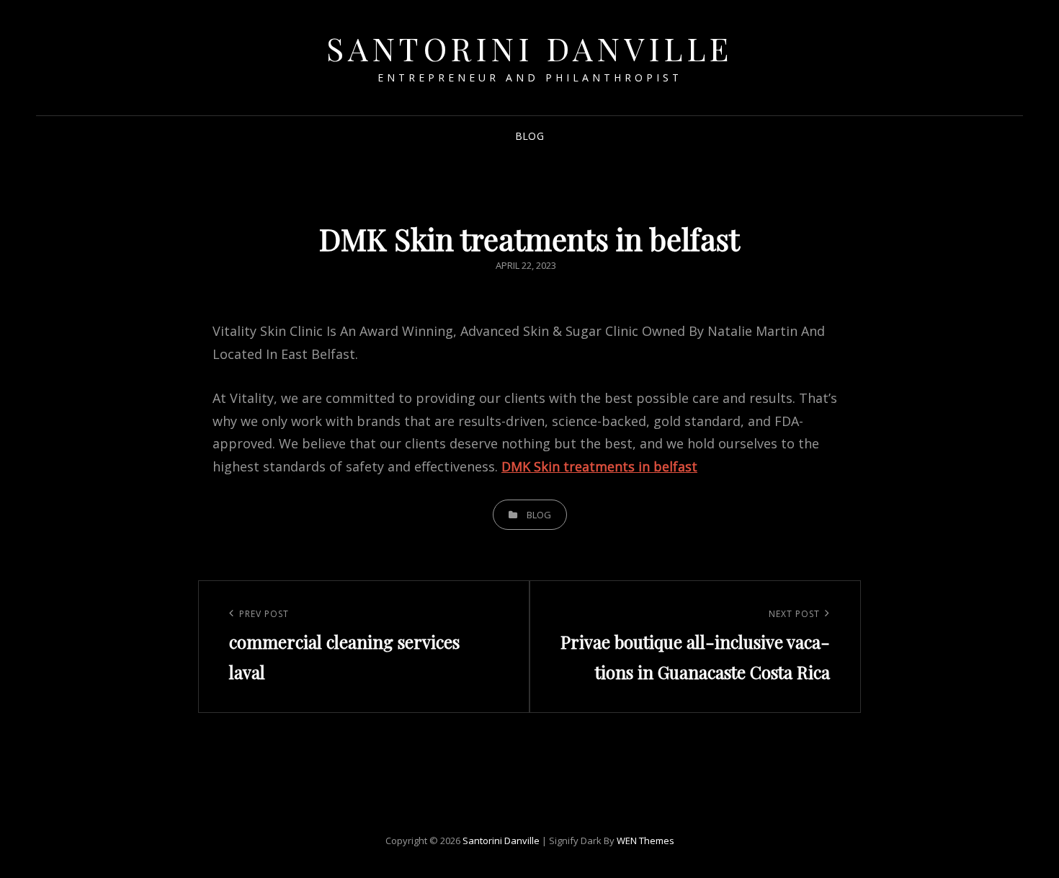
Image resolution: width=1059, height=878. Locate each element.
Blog (529, 136)
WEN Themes (645, 840)
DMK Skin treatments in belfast (599, 466)
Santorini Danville (529, 48)
